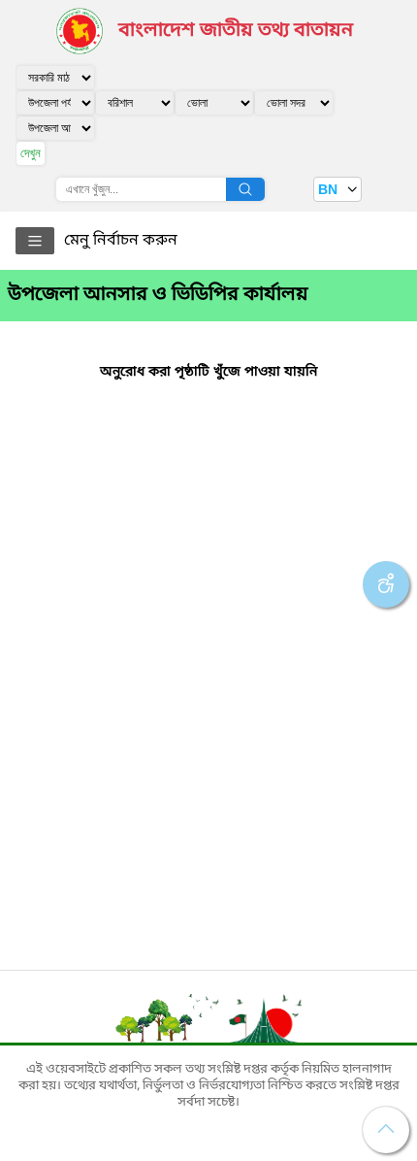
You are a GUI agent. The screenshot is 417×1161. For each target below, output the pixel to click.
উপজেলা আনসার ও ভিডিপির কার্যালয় (158, 295)
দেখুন (30, 153)
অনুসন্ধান (245, 189)
